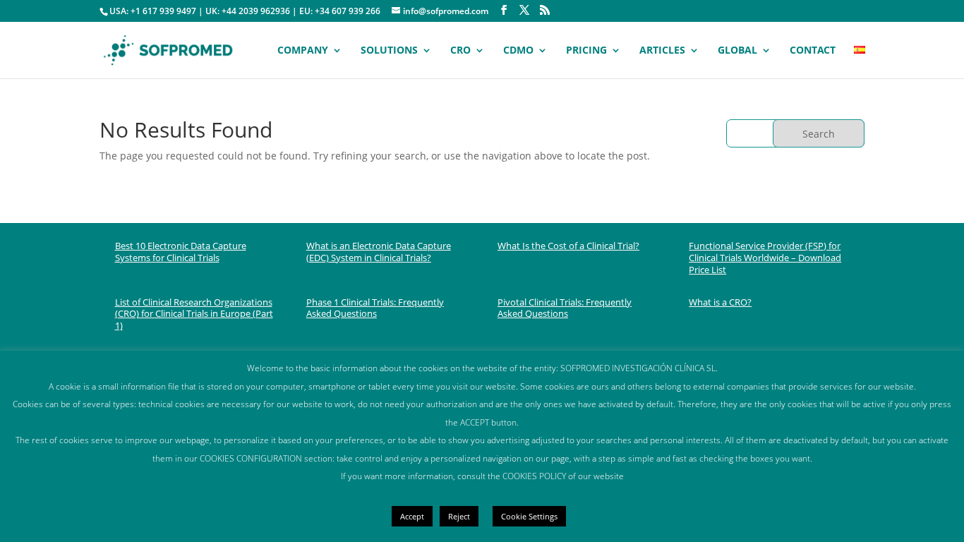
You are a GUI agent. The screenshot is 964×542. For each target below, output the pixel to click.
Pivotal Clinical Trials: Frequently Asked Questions (565, 308)
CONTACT (813, 50)
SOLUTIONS (389, 50)
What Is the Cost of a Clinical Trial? (568, 245)
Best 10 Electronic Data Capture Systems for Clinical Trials (180, 251)
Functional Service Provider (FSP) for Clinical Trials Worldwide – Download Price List (765, 257)
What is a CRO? (720, 302)
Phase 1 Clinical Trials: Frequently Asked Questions (375, 308)
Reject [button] (459, 516)
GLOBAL (737, 50)
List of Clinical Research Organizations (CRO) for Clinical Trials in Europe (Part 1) (194, 314)
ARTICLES (662, 50)
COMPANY (302, 50)
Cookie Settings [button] (529, 516)
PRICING (586, 50)
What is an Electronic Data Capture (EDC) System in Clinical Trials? (378, 251)
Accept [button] (412, 516)
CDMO (518, 50)
